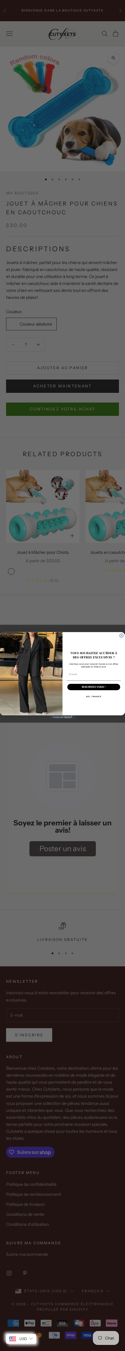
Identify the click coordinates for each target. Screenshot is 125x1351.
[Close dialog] (121, 635)
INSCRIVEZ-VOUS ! (94, 686)
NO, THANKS (93, 696)
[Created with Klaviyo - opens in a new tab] (63, 717)
